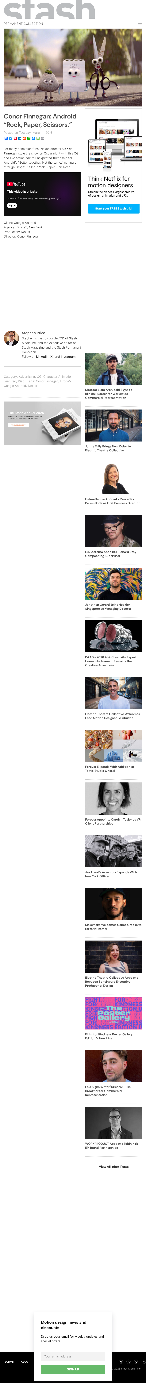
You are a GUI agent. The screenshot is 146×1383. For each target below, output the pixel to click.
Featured (10, 381)
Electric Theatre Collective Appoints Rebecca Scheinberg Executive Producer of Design (111, 982)
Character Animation (57, 376)
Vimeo (136, 1362)
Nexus (32, 386)
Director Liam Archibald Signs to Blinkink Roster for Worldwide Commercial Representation (108, 394)
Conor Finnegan (47, 381)
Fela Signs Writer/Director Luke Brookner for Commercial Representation (108, 1091)
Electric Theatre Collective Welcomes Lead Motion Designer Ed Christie (112, 716)
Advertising (27, 376)
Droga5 (65, 381)
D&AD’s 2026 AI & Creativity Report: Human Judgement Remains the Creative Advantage (111, 661)
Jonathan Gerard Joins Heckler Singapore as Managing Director (108, 607)
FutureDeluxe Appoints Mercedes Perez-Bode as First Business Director (112, 501)
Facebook (144, 1362)
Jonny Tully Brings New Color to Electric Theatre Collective (108, 448)
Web (21, 381)
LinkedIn (42, 356)
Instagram (68, 356)
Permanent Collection (23, 24)
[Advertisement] (42, 288)
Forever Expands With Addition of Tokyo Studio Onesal (109, 769)
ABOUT (25, 1361)
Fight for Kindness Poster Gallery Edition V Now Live (109, 1036)
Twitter (128, 1362)
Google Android (15, 386)
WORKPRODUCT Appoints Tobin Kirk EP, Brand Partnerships (111, 1146)
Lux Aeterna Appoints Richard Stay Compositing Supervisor (110, 554)
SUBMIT (9, 1361)
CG (39, 376)
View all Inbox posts (114, 1167)
